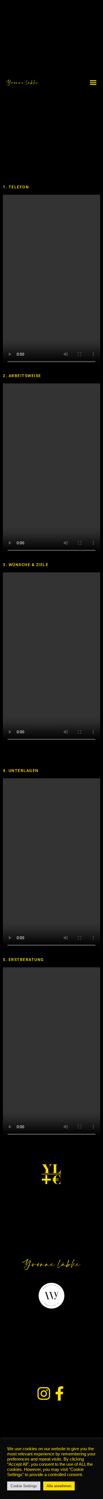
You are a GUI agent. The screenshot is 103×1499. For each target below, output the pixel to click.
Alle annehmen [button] (59, 1486)
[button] (93, 82)
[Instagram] (44, 1393)
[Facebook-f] (59, 1393)
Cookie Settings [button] (24, 1486)
